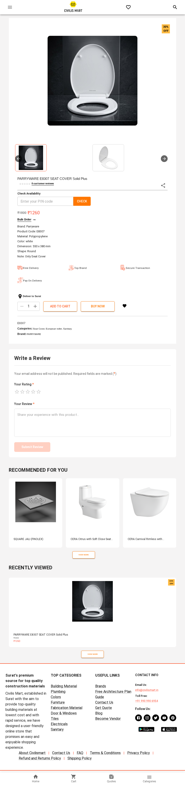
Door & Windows (64, 713)
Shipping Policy (79, 758)
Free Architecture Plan (113, 691)
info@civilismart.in (146, 690)
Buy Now (98, 306)
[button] (92, 81)
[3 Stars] (27, 391)
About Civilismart (32, 753)
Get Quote (103, 708)
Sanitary (57, 729)
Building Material (64, 686)
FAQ (80, 753)
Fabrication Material (66, 708)
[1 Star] (17, 391)
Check (82, 201)
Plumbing (58, 691)
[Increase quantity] (35, 306)
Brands (100, 686)
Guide (99, 697)
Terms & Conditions (105, 753)
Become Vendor (108, 718)
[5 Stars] (38, 391)
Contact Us (104, 702)
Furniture (58, 702)
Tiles (55, 718)
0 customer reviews (43, 183)
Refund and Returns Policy (40, 758)
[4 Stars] (33, 391)
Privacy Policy (138, 753)
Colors (56, 697)
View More (84, 555)
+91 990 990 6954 (146, 701)
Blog (98, 713)
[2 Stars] (22, 391)
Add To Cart (60, 306)
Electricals (59, 724)
